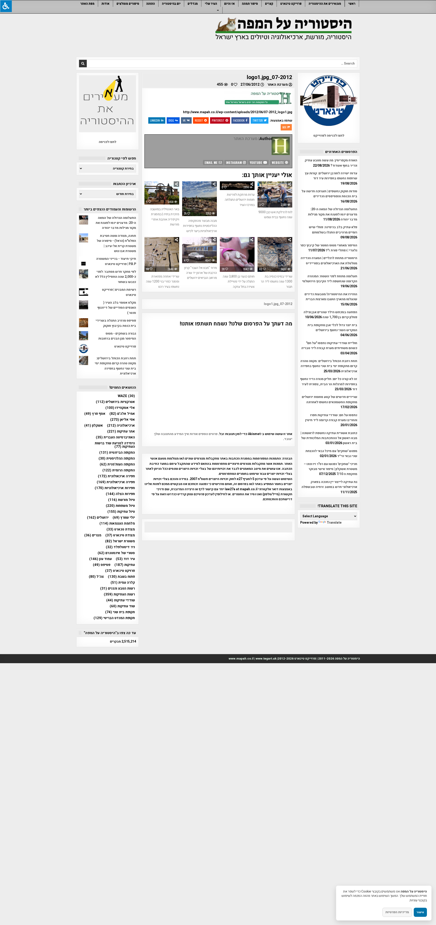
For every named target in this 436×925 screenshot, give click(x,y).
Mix (284, 127)
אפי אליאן (122, 419)
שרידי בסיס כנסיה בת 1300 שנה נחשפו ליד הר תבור (276, 281)
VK (184, 120)
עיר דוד (125, 559)
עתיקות (124, 564)
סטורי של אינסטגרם (116, 553)
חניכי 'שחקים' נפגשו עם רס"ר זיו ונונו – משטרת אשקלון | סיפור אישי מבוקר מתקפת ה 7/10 (330, 469)
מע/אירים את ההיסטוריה (325, 3)
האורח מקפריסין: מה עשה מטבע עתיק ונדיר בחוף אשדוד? (331, 163)
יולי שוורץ (124, 517)
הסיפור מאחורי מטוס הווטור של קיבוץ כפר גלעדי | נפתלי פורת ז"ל (328, 248)
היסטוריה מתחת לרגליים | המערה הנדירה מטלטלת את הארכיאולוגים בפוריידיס (329, 260)
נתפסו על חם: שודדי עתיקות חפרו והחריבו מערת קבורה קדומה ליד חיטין (331, 417)
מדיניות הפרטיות (397, 912)
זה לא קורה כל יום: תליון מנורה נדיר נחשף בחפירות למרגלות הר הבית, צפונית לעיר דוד (328, 384)
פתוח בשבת (121, 576)
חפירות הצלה (120, 494)
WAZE (126, 396)
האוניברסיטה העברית (115, 437)
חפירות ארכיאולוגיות (115, 488)
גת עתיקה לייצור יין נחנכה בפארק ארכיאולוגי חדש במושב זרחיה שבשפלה (329, 484)
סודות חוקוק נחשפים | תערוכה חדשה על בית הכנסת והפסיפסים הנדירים (329, 194)
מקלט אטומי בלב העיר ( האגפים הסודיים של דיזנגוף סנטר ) (116, 307)
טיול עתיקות (121, 511)
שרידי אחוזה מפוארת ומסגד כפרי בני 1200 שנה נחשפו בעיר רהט (162, 281)
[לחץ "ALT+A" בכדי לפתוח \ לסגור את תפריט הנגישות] (6, 6)
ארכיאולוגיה (121, 425)
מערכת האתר (277, 84)
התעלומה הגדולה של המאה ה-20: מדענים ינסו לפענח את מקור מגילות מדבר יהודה (332, 214)
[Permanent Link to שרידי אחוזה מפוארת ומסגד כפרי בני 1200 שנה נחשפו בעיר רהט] (161, 254)
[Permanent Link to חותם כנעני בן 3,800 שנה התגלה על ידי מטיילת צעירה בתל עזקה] (237, 254)
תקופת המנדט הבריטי (114, 618)
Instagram (234, 162)
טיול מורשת (121, 500)
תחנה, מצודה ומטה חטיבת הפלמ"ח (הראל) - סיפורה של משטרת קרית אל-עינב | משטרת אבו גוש (116, 243)
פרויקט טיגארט (120, 570)
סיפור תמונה (250, 3)
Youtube (256, 162)
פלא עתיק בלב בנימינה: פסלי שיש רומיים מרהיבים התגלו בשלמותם (333, 230)
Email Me (211, 162)
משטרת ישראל (120, 541)
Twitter (258, 120)
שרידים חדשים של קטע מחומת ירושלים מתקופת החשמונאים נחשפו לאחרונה (329, 399)
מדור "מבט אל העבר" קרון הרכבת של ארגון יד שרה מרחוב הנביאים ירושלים (200, 272)
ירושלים (98, 517)
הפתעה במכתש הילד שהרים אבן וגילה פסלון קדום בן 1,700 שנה (330, 315)
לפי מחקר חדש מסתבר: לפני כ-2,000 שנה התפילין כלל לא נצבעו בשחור (115, 276)
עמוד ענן (100, 559)
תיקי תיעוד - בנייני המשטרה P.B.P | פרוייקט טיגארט (116, 261)
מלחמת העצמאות (117, 523)
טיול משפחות (120, 505)
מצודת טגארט (121, 529)
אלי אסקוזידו (120, 407)
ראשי (351, 3)
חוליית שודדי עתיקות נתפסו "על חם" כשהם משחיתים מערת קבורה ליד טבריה (329, 345)
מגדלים (193, 3)
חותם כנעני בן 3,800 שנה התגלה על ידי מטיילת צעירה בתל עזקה (239, 281)
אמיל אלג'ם (122, 413)
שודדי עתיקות (120, 600)
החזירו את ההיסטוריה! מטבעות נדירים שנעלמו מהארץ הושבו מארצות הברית (331, 297)
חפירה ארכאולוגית (116, 476)
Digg (171, 120)
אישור (420, 912)
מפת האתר (87, 3)
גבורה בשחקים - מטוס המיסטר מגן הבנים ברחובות (117, 336)
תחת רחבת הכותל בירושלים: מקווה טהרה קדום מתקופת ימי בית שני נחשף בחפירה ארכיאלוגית (328, 366)
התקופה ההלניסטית (117, 458)
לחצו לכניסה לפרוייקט (328, 135)
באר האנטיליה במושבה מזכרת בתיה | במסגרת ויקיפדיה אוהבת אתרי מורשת (164, 217)
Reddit (199, 120)
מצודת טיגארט (120, 535)
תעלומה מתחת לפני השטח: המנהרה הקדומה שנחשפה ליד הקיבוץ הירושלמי (329, 279)
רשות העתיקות (119, 594)
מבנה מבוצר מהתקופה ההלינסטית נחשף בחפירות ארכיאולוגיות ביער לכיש (200, 225)
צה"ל (96, 576)
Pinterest (218, 120)
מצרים (92, 535)
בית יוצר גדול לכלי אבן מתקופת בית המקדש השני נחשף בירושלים (332, 327)
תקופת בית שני (120, 612)
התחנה (150, 3)
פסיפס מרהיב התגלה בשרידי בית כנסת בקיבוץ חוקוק (116, 323)
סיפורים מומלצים (127, 3)
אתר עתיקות (121, 431)
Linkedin (155, 120)
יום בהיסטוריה (171, 3)
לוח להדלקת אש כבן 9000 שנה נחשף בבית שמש (275, 215)
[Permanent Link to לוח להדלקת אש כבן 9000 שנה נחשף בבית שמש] (275, 194)
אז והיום (229, 3)
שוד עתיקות (122, 606)
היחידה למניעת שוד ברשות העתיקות (115, 445)
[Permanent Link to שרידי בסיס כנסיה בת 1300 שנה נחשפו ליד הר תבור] (275, 254)
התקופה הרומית (118, 470)
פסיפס (101, 564)
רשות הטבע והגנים (117, 588)
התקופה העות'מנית (117, 464)
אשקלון (93, 425)
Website (278, 162)
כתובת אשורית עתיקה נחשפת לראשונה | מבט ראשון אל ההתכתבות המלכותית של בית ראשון (329, 438)
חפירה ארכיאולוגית (116, 482)
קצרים (269, 3)
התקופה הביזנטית (117, 452)
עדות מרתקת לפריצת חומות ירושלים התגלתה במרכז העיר (240, 199)
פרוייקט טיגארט (291, 3)
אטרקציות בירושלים (115, 402)
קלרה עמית (123, 582)
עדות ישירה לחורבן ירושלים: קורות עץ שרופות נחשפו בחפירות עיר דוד (331, 176)
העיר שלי (211, 3)
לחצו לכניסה (107, 142)
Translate (334, 522)
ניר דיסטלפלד (120, 547)
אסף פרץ (94, 413)
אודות (105, 3)
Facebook (239, 120)
